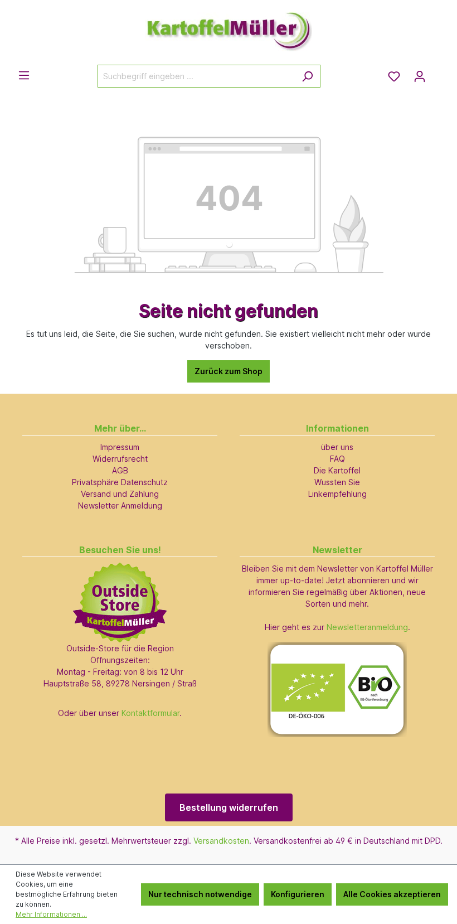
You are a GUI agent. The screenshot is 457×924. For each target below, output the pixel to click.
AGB (120, 470)
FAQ (337, 458)
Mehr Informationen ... (51, 914)
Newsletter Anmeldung (120, 505)
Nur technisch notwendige (200, 894)
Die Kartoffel (337, 470)
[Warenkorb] (439, 72)
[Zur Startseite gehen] (228, 26)
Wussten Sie (337, 482)
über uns (337, 447)
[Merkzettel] (394, 76)
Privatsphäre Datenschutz (120, 482)
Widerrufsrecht (120, 458)
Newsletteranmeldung (367, 627)
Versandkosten (221, 840)
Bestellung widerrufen (228, 807)
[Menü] (24, 75)
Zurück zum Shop (228, 371)
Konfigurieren (297, 894)
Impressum (119, 447)
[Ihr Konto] (419, 76)
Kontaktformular (150, 713)
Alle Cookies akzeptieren (392, 894)
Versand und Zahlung (120, 494)
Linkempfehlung (337, 494)
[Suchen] (307, 76)
